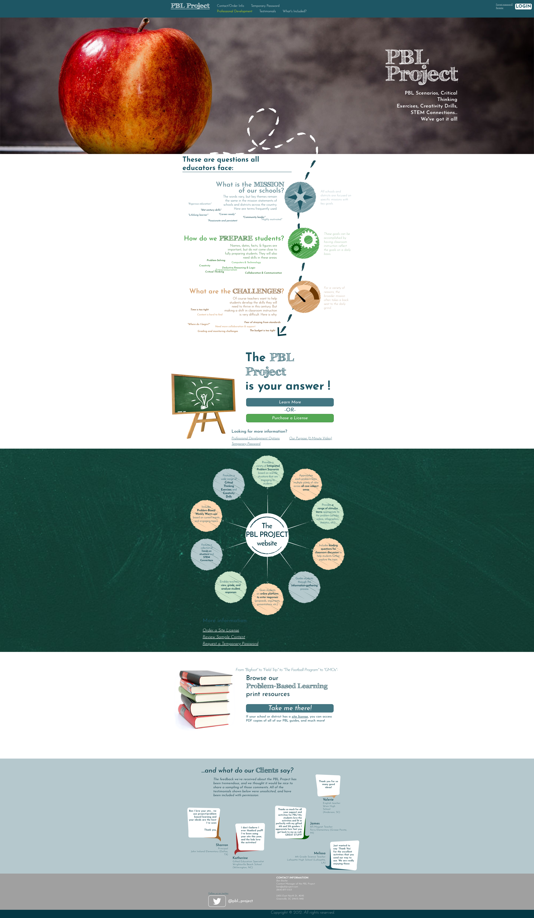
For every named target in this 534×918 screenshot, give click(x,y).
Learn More (290, 402)
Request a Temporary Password (230, 644)
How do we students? (234, 238)
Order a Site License (221, 630)
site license (300, 716)
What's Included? (294, 11)
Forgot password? (504, 5)
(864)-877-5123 (284, 890)
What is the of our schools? (250, 188)
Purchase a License (290, 418)
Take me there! (290, 708)
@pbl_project (240, 901)
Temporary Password (265, 6)
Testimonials (267, 11)
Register (499, 8)
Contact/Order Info (230, 6)
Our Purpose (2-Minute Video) (310, 438)
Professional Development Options (256, 438)
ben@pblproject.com (287, 887)
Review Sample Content (224, 637)
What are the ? (236, 291)
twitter (217, 901)
